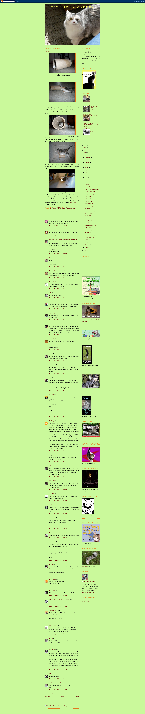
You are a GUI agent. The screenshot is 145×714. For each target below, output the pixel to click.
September (87, 165)
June (86, 172)
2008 (85, 250)
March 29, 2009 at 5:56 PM (58, 390)
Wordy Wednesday (89, 194)
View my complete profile (89, 592)
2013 (85, 145)
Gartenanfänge (85, 601)
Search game (88, 208)
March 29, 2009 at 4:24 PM (58, 309)
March (86, 180)
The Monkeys (52, 590)
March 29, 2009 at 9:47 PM (58, 476)
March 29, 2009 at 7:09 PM (58, 462)
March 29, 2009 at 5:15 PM (58, 334)
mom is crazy (73, 202)
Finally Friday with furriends (92, 189)
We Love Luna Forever (93, 130)
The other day (48, 104)
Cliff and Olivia (52, 466)
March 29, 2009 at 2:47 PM (58, 288)
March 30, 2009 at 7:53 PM (58, 678)
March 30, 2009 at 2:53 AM (58, 606)
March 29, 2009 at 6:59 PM (58, 451)
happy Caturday (93, 115)
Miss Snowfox (85, 566)
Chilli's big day (88, 213)
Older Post (76, 696)
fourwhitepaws (87, 114)
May (86, 175)
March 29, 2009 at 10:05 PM (58, 489)
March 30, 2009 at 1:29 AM (58, 575)
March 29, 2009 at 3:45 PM (58, 297)
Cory (50, 378)
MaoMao (51, 564)
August (87, 167)
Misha (50, 532)
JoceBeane (51, 394)
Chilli (57, 208)
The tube (87, 184)
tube (49, 210)
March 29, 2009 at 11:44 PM (58, 500)
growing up (70, 208)
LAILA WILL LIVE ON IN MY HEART (90, 125)
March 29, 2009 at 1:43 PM (58, 266)
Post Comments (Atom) (57, 700)
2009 (85, 155)
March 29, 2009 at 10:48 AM (58, 226)
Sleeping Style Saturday (90, 225)
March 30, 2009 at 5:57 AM (58, 645)
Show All (98, 137)
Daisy (50, 354)
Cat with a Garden (72, 7)
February (87, 245)
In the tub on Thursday (90, 191)
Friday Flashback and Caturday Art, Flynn (94, 108)
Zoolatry (89, 390)
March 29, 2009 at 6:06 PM (58, 417)
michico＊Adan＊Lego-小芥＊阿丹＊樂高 (59, 599)
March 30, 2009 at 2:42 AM (58, 595)
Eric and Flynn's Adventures (90, 105)
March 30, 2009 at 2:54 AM (58, 621)
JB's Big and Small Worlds (55, 683)
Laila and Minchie (88, 123)
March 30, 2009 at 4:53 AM (58, 634)
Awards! (87, 223)
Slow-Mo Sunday (89, 201)
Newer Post (47, 696)
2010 (85, 153)
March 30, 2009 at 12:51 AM (58, 560)
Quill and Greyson (53, 610)
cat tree (52, 208)
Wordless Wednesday (90, 211)
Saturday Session (89, 203)
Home (62, 696)
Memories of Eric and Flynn (55, 270)
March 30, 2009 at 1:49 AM (58, 586)
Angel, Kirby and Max (54, 313)
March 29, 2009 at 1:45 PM (58, 277)
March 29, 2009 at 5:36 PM (58, 360)
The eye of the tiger (89, 242)
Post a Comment (49, 693)
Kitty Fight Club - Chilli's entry (92, 196)
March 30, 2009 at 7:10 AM (58, 669)
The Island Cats (52, 282)
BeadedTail (51, 494)
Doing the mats (88, 232)
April (86, 177)
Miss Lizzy (51, 421)
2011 (85, 150)
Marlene (51, 638)
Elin (50, 258)
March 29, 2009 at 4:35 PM (58, 320)
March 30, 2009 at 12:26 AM (58, 537)
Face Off (92, 97)
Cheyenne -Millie (53, 230)
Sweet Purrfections (53, 625)
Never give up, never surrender (92, 230)
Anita (50, 673)
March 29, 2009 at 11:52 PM (58, 513)
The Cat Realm (52, 579)
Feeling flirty (88, 215)
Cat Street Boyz (52, 505)
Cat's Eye (85, 95)
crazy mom (62, 208)
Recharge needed (89, 220)
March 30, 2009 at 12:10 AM (58, 528)
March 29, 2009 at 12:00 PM (58, 253)
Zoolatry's (87, 438)
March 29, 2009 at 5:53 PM (58, 373)
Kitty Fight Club (89, 199)
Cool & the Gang (89, 206)
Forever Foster (52, 219)
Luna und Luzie (52, 339)
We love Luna (86, 128)
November (87, 160)
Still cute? (87, 187)
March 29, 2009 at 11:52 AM (58, 235)
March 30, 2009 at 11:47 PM (58, 689)
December (87, 157)
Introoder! (87, 239)
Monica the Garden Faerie (55, 302)
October (87, 162)
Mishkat (51, 324)
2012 (85, 148)
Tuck (50, 293)
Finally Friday (88, 218)
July (86, 170)
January (87, 247)
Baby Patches (52, 649)
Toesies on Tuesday (89, 237)
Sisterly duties (88, 182)
